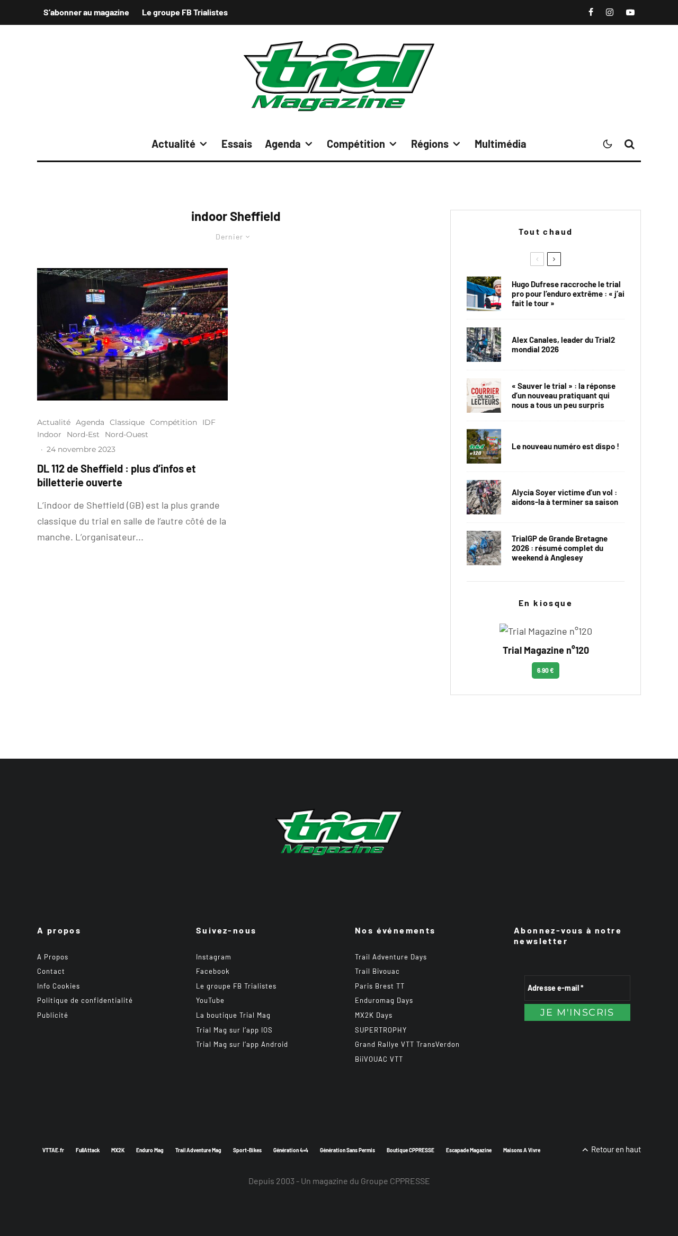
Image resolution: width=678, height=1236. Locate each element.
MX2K (117, 1150)
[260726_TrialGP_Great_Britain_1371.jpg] (484, 497)
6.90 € (545, 670)
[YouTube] (630, 12)
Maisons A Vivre (521, 1150)
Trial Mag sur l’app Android (242, 1044)
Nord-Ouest (126, 434)
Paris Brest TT (380, 986)
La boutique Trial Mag (233, 1015)
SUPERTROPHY (381, 1030)
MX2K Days (373, 1015)
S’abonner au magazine (86, 12)
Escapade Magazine (469, 1150)
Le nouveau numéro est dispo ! (565, 446)
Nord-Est (83, 434)
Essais (236, 143)
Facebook (213, 971)
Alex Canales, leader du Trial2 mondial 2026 (563, 344)
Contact (51, 971)
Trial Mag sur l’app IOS (234, 1030)
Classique (127, 422)
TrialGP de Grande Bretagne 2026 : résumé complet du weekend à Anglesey (560, 547)
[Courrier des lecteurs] (484, 395)
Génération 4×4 (290, 1150)
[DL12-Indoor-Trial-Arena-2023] (132, 334)
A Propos (52, 957)
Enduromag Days (384, 1000)
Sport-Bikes (247, 1150)
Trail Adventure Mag (198, 1150)
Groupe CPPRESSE (395, 1181)
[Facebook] (591, 12)
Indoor (49, 434)
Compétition (356, 143)
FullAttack (88, 1150)
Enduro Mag (150, 1150)
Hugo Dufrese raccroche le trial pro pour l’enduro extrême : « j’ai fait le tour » (568, 293)
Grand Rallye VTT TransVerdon (407, 1044)
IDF (209, 422)
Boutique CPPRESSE (410, 1150)
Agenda (283, 143)
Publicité (52, 1015)
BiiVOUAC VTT (379, 1059)
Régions (430, 143)
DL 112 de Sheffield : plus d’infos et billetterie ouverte (116, 475)
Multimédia (501, 143)
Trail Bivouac (377, 971)
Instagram (213, 957)
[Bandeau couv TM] (484, 446)
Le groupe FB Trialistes (185, 12)
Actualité (173, 143)
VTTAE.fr (53, 1150)
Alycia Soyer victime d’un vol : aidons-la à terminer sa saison (565, 496)
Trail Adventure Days (391, 957)
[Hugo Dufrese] (484, 294)
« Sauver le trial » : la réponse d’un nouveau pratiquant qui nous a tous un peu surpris (563, 395)
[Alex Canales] (484, 344)
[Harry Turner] (484, 548)
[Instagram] (610, 12)
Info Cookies (58, 986)
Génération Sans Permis (347, 1150)
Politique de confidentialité (85, 1000)
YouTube (210, 1000)
